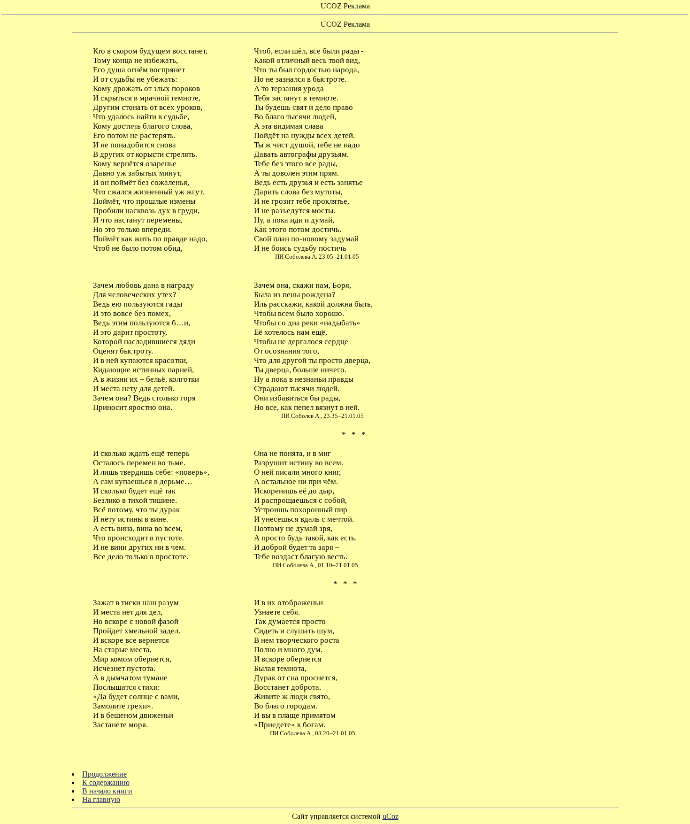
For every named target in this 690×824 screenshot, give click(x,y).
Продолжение (104, 774)
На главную (101, 799)
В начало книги (107, 791)
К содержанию (106, 782)
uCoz (391, 816)
